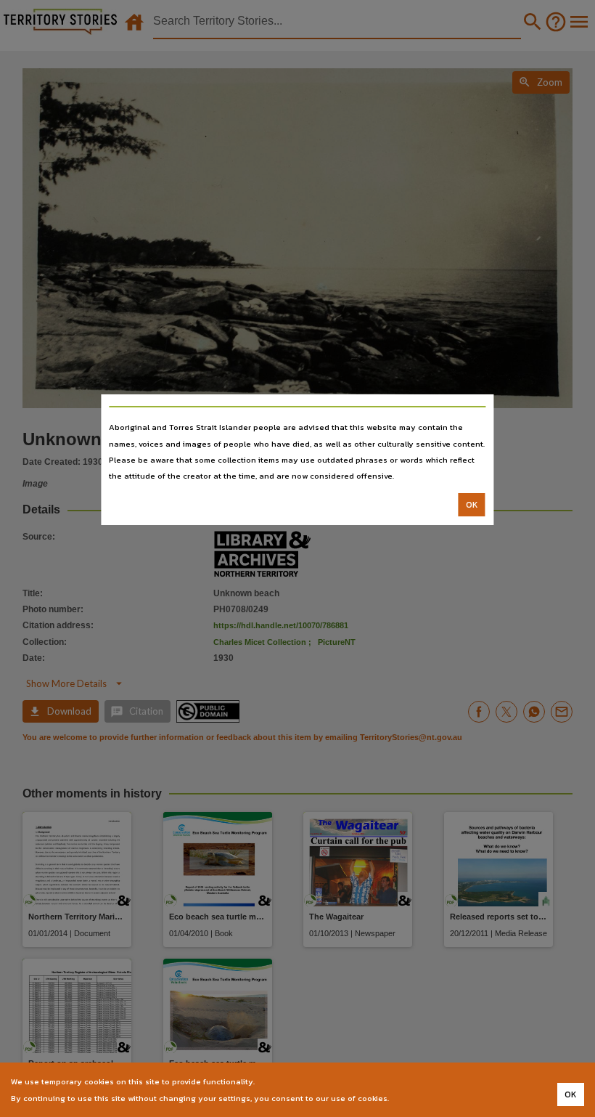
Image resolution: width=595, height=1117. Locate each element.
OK (472, 504)
